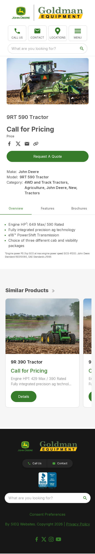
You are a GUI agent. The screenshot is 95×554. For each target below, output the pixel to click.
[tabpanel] (48, 82)
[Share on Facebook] (9, 143)
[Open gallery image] (48, 81)
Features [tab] (47, 208)
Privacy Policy (78, 524)
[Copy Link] (35, 143)
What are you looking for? (33, 48)
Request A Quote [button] (47, 156)
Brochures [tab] (79, 208)
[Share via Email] (27, 143)
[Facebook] (36, 539)
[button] (17, 33)
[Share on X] (18, 143)
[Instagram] (51, 539)
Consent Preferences (47, 514)
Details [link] (23, 396)
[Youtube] (58, 539)
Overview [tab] (16, 208)
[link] (57, 33)
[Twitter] (44, 539)
